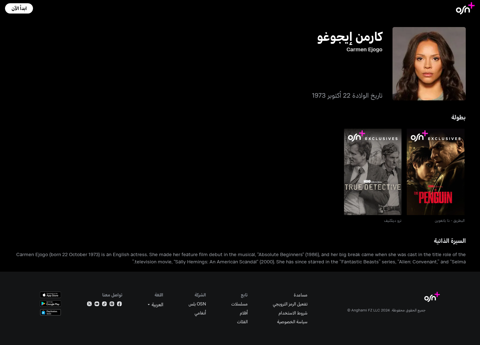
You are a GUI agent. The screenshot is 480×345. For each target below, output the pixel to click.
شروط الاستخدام (293, 313)
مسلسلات (239, 304)
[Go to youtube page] (97, 305)
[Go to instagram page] (112, 305)
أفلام (244, 313)
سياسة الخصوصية (292, 321)
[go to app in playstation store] (50, 312)
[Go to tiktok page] (104, 305)
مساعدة (301, 295)
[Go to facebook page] (119, 305)
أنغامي (200, 313)
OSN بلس (197, 304)
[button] (19, 8)
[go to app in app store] (50, 295)
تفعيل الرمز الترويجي (290, 304)
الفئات (242, 321)
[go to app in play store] (50, 303)
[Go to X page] (89, 305)
